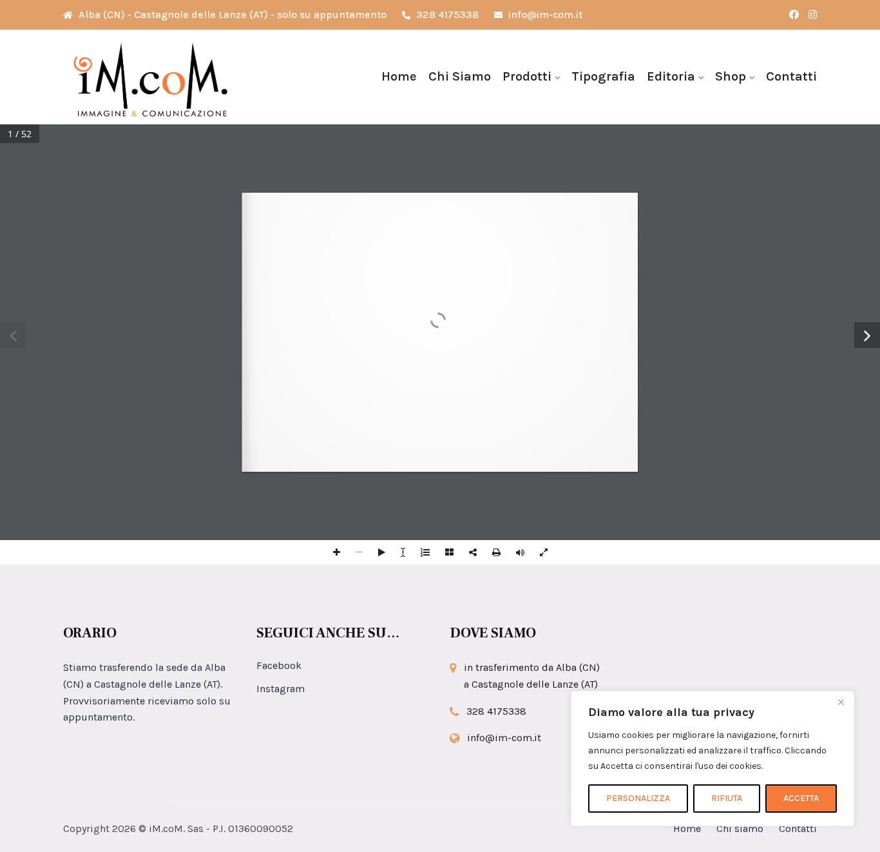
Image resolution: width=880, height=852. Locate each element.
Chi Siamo (459, 76)
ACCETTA (801, 798)
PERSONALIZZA (638, 798)
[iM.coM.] (150, 77)
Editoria (671, 76)
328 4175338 (446, 14)
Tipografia (603, 76)
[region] (712, 758)
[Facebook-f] (794, 15)
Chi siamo (739, 828)
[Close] (840, 702)
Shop (730, 76)
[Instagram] (812, 15)
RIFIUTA (726, 798)
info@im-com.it (544, 14)
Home (399, 76)
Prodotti (526, 76)
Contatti (791, 76)
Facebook (278, 665)
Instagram (280, 689)
